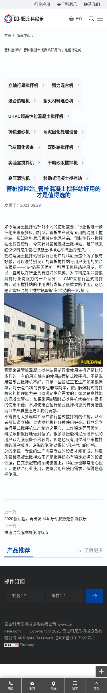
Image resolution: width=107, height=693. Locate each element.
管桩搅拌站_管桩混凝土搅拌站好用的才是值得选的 (43, 50)
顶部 (96, 688)
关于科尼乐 (67, 4)
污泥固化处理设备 (60, 131)
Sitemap (27, 645)
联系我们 (92, 4)
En (79, 19)
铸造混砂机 (19, 131)
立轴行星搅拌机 (23, 85)
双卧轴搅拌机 (60, 147)
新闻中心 (24, 36)
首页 (7, 36)
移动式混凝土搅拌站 (62, 178)
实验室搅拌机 (21, 162)
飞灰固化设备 (21, 147)
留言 (75, 688)
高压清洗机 (19, 178)
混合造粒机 (19, 100)
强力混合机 (62, 85)
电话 (11, 688)
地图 (53, 688)
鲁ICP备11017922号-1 (75, 638)
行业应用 (42, 4)
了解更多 (93, 550)
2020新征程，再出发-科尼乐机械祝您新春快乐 (45, 518)
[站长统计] (11, 645)
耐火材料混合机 (58, 100)
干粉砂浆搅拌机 (63, 162)
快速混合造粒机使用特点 (26, 532)
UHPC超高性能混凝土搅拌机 (35, 116)
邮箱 (32, 688)
